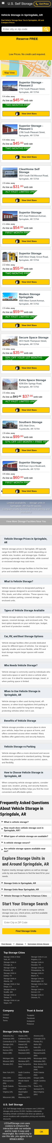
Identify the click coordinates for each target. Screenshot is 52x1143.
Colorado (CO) (39, 1039)
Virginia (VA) (8, 1092)
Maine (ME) (7, 1053)
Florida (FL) (38, 1042)
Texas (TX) (38, 1086)
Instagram (31, 1021)
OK (41, 1132)
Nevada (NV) (8, 1064)
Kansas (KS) (8, 1050)
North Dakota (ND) (39, 1073)
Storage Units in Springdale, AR (20, 883)
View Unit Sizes (29, 113)
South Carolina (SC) (39, 1082)
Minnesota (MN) (24, 1058)
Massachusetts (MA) (39, 1054)
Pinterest (30, 1024)
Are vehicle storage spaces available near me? (24, 849)
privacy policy (17, 1139)
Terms (5, 1021)
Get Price (44, 4)
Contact (6, 1015)
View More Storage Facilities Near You (26, 521)
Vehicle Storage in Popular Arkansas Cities (25, 896)
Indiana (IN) (23, 1047)
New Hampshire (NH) (24, 1065)
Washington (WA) (23, 1093)
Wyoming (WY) (24, 1097)
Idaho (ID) (37, 1044)
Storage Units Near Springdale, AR (21, 889)
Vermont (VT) (39, 1089)
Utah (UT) (22, 1089)
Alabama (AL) (8, 1036)
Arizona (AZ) (38, 1036)
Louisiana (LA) (39, 1050)
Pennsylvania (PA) (8, 1082)
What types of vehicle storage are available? (26, 836)
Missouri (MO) (8, 1061)
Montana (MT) (23, 1061)
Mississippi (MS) (40, 1058)
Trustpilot (30, 1015)
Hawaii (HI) (22, 1044)
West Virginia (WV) (39, 1093)
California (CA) (24, 1039)
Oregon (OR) (39, 1078)
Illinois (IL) (7, 1047)
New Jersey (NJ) (40, 1064)
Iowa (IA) (37, 1047)
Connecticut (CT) (9, 1042)
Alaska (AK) (23, 1036)
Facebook (31, 1018)
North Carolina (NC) (24, 1073)
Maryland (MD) (24, 1053)
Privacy (6, 1018)
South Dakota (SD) (8, 1087)
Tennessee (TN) (24, 1086)
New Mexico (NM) (38, 1068)
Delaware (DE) (24, 1042)
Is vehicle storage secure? (17, 842)
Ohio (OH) (7, 1078)
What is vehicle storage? (16, 822)
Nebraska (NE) (39, 1061)
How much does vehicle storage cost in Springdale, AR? (23, 829)
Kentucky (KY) (23, 1050)
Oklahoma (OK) (24, 1078)
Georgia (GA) (8, 1044)
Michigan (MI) (8, 1058)
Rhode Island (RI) (23, 1082)
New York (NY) (8, 1072)
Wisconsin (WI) (9, 1097)
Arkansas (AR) (8, 1039)
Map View (9, 73)
